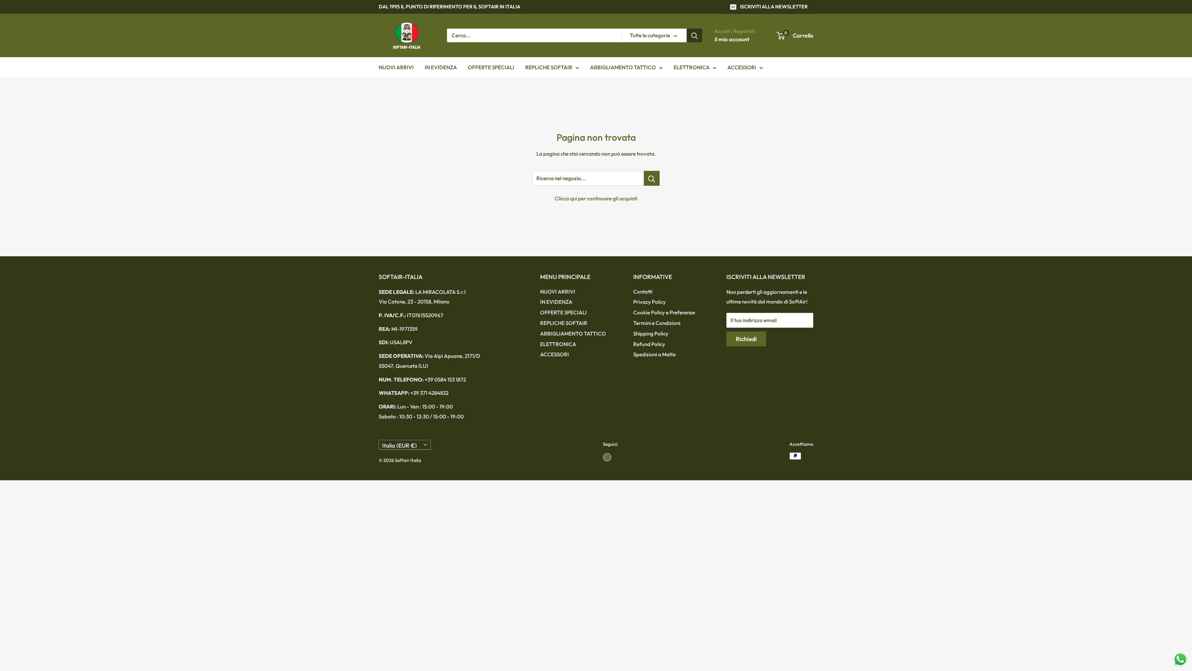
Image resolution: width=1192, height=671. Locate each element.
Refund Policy (649, 344)
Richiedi (746, 339)
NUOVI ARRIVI (396, 67)
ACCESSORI (741, 67)
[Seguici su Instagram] (607, 456)
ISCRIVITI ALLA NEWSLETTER (774, 6)
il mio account (732, 39)
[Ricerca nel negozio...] (652, 178)
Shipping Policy (650, 333)
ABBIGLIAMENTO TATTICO (623, 67)
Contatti (642, 291)
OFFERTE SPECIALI (491, 67)
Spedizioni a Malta (654, 354)
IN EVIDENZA (441, 67)
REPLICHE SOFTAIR (548, 67)
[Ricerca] (694, 35)
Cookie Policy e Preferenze (664, 312)
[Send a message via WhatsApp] (1180, 659)
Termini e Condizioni (656, 323)
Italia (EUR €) (399, 445)
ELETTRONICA (692, 67)
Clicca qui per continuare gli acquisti (596, 198)
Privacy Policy (649, 302)
